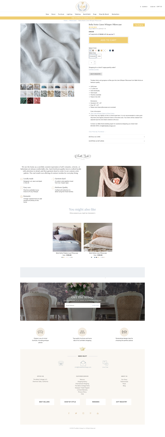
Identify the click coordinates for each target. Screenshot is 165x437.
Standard (93, 56)
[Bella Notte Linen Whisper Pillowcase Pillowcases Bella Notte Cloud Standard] (50, 53)
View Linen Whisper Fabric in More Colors (102, 113)
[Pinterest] (90, 413)
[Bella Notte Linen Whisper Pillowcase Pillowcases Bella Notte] (23, 87)
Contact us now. (94, 69)
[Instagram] (83, 413)
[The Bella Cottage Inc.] (82, 2)
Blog (124, 386)
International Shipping (82, 383)
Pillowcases (73, 20)
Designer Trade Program (82, 388)
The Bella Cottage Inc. (79, 428)
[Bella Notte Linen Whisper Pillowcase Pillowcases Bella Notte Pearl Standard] (64, 87)
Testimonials (124, 381)
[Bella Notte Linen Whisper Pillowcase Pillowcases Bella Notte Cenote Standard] (44, 87)
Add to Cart (108, 40)
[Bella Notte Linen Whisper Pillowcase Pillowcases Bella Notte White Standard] (23, 94)
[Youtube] (97, 413)
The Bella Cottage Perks (82, 386)
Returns (82, 379)
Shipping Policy (82, 381)
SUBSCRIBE (95, 305)
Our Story (124, 379)
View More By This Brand (96, 131)
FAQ (82, 394)
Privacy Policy (82, 392)
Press (124, 383)
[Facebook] (69, 413)
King (99, 56)
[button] (93, 27)
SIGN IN (152, 6)
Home (65, 20)
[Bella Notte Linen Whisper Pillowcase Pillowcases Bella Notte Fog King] (51, 87)
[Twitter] (76, 413)
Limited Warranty (82, 390)
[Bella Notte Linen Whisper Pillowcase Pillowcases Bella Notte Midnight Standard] (57, 87)
